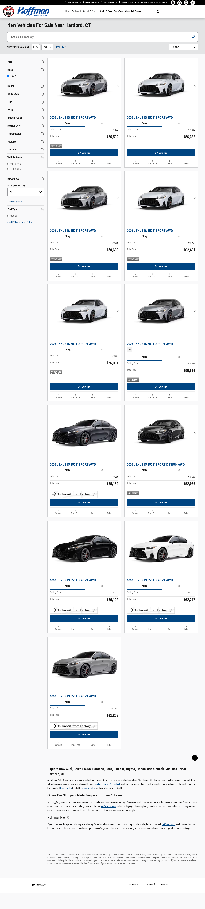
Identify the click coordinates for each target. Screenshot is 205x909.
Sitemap (150, 884)
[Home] (9, 11)
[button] (161, 349)
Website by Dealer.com (39, 885)
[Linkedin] (186, 3)
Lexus (45, 47)
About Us (133, 11)
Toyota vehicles (88, 788)
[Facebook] (173, 3)
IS (34, 47)
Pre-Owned (76, 11)
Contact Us (134, 884)
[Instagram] (179, 3)
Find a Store (118, 11)
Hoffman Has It (168, 824)
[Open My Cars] (157, 11)
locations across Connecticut (107, 784)
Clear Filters (60, 47)
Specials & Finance (90, 11)
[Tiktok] (193, 3)
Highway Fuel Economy (16, 185)
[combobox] (25, 192)
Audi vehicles (66, 788)
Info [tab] (101, 123)
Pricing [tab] (67, 123)
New (67, 11)
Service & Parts (106, 11)
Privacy (164, 884)
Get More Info (84, 153)
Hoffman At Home (108, 806)
